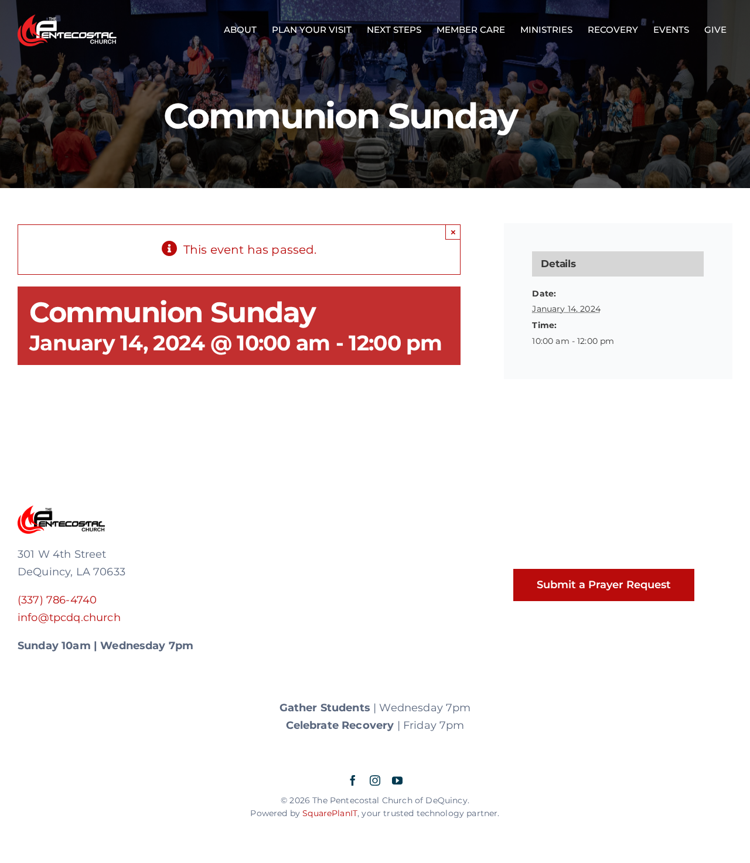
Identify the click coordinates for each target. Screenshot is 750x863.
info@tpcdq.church (69, 617)
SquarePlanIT (329, 813)
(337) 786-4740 (57, 599)
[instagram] (375, 780)
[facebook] (352, 780)
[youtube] (397, 780)
